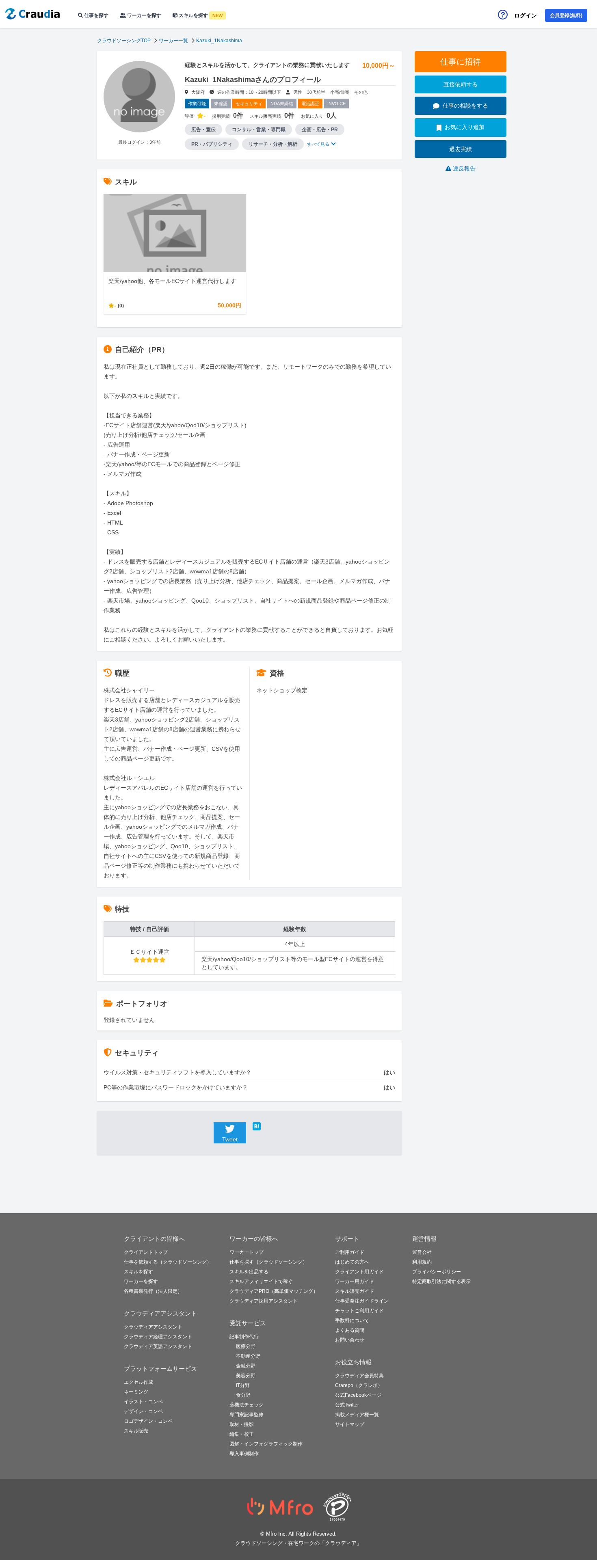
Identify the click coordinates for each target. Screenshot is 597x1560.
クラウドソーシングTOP (124, 40)
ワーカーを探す (143, 15)
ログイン (525, 15)
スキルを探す (200, 15)
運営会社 (422, 1252)
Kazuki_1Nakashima (219, 40)
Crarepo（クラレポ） (359, 1385)
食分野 (243, 1395)
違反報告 (464, 168)
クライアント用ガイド (359, 1272)
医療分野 (245, 1346)
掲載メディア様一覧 (357, 1414)
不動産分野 (248, 1356)
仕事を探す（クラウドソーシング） (268, 1262)
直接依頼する (460, 84)
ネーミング (136, 1392)
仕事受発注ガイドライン (362, 1301)
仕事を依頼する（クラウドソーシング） (168, 1262)
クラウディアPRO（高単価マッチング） (273, 1291)
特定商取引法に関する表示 (441, 1281)
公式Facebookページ (358, 1395)
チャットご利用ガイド (359, 1311)
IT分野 (243, 1385)
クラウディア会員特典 (359, 1376)
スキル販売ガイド (354, 1291)
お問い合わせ (349, 1340)
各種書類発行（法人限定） (153, 1291)
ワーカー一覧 (173, 40)
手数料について (352, 1320)
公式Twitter (347, 1405)
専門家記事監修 (246, 1414)
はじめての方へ (352, 1262)
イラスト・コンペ (143, 1401)
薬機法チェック (246, 1405)
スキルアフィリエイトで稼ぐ (261, 1281)
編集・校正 (241, 1434)
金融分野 (245, 1366)
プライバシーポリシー (436, 1272)
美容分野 (245, 1376)
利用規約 (422, 1262)
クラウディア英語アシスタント (158, 1346)
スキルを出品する (248, 1272)
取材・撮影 (241, 1424)
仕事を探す (95, 15)
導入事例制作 (244, 1453)
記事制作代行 (244, 1337)
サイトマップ (349, 1424)
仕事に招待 (460, 61)
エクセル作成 (138, 1382)
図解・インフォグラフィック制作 (266, 1444)
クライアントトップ (146, 1252)
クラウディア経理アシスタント (158, 1337)
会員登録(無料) (566, 15)
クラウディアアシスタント (153, 1327)
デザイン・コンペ (143, 1411)
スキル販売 (136, 1431)
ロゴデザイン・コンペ (148, 1421)
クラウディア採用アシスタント (263, 1301)
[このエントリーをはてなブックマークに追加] (269, 1126)
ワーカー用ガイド (354, 1281)
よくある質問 (349, 1330)
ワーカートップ (246, 1252)
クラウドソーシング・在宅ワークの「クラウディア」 (298, 1543)
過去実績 (460, 149)
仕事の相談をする (465, 105)
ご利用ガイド (349, 1252)
